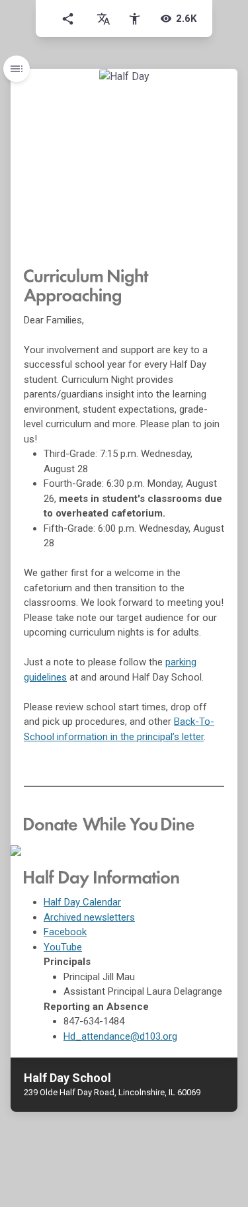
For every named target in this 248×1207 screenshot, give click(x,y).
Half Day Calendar (82, 902)
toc (16, 69)
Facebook (65, 932)
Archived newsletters (89, 917)
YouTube (63, 947)
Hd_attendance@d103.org (120, 1036)
